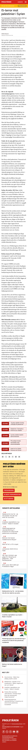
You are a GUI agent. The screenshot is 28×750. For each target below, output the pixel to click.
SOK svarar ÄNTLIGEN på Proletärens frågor (10, 565)
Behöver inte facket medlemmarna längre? (9, 538)
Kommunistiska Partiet (17, 723)
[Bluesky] (16, 456)
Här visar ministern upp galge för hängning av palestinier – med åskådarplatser (9, 557)
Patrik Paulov (5, 34)
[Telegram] (12, 456)
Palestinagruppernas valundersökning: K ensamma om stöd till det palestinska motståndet (10, 531)
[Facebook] (2, 456)
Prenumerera (22, 5)
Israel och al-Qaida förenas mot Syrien (16, 449)
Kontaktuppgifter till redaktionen (9, 735)
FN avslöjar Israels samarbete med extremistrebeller (16, 442)
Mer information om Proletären (9, 740)
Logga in (20, 2)
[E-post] (19, 456)
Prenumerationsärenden (8, 737)
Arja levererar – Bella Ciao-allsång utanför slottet (12, 677)
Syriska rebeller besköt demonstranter (17, 435)
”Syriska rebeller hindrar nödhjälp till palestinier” (17, 423)
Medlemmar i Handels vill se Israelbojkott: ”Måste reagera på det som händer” (13, 683)
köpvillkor (14, 738)
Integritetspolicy (6, 738)
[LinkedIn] (9, 456)
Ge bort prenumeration (12, 494)
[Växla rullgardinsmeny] (26, 2)
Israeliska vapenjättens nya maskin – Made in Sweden (10, 522)
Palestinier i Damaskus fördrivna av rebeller (17, 429)
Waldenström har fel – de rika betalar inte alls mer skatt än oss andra (10, 515)
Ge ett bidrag (8, 499)
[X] (6, 456)
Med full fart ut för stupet (10, 544)
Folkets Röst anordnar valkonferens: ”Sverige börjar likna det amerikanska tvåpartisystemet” (12, 694)
